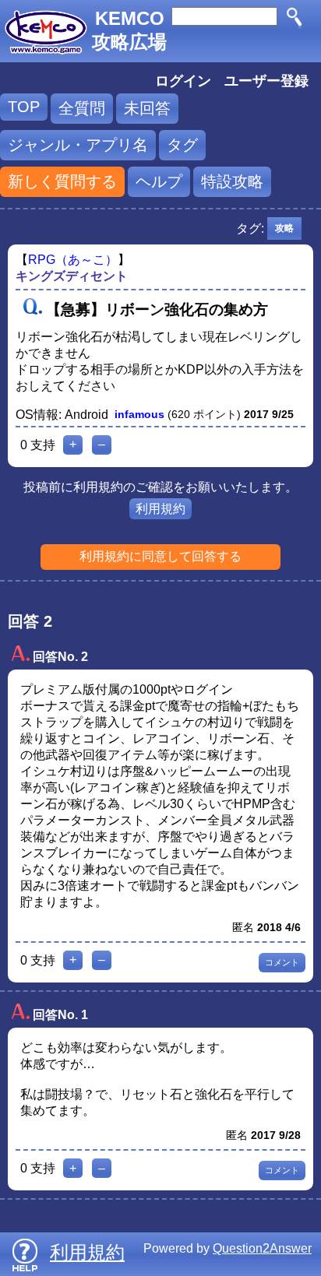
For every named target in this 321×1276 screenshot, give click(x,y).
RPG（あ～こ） (73, 259)
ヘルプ (159, 181)
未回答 (147, 108)
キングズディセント (72, 276)
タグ (182, 144)
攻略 (284, 228)
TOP (24, 106)
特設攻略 (232, 181)
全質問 (81, 108)
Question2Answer (262, 1248)
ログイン (183, 81)
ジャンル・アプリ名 (78, 144)
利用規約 (160, 508)
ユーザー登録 (266, 81)
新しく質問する (62, 181)
